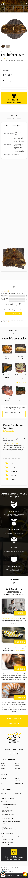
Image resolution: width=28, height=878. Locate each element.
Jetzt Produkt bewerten (13, 313)
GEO (15, 875)
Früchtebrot (16, 154)
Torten (17, 778)
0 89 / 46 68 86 (14, 723)
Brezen (10, 618)
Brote (13, 618)
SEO (12, 875)
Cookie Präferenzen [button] (7, 871)
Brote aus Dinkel (11, 443)
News (2, 783)
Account (3, 793)
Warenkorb (18, 793)
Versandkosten (15, 84)
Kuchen (17, 765)
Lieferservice (19, 783)
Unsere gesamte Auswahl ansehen (14, 412)
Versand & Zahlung (6, 869)
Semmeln (5, 618)
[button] (26, 3)
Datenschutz (14, 867)
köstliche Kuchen (20, 443)
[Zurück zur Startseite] (3, 3)
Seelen (3, 765)
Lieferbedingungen (20, 650)
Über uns (4, 778)
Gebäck (3, 768)
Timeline (3, 780)
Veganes (17, 768)
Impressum (4, 867)
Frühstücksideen (20, 780)
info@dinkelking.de (14, 719)
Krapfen (18, 618)
